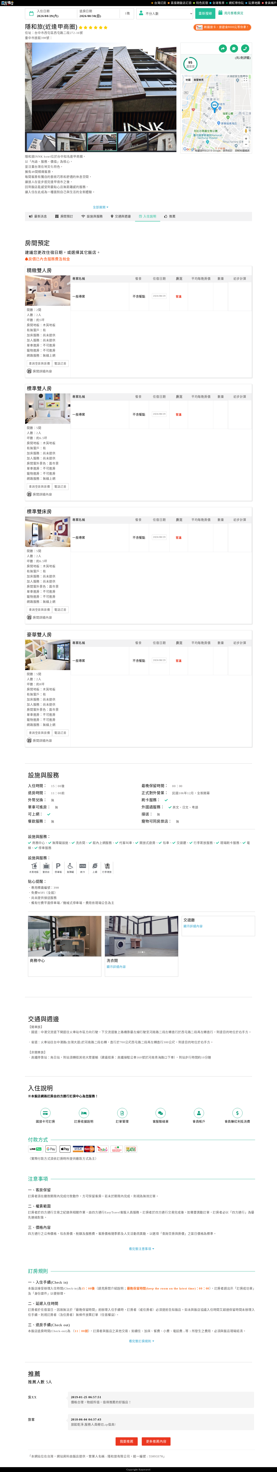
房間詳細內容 (42, 371)
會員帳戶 (271, 2)
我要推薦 (126, 1441)
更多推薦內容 (156, 1441)
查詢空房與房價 (39, 363)
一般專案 (78, 296)
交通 (123, 216)
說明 (149, 216)
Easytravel (144, 1469)
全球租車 (218, 2)
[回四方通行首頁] (7, 3)
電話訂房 (60, 363)
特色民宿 (202, 2)
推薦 (172, 216)
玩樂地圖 (254, 2)
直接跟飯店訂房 (181, 2)
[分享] (223, 48)
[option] (64, 936)
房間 (66, 216)
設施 (95, 216)
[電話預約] (245, 48)
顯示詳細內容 (116, 966)
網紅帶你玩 (236, 2)
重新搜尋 (205, 13)
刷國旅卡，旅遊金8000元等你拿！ (226, 27)
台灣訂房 (160, 2)
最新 (40, 216)
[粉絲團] (234, 48)
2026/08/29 (159, 296)
